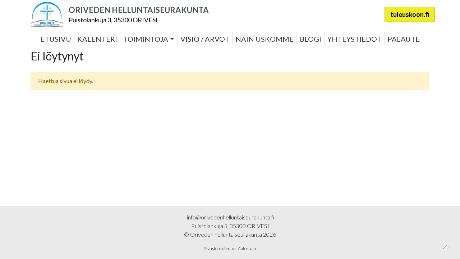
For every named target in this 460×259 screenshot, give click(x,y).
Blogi (310, 39)
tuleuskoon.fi (409, 14)
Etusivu (55, 39)
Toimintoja (145, 39)
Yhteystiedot (354, 39)
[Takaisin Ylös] (448, 247)
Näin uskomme (264, 39)
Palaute (403, 39)
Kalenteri (97, 39)
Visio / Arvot (204, 39)
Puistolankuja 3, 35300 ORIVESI (113, 20)
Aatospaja (247, 248)
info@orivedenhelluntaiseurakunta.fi (230, 217)
